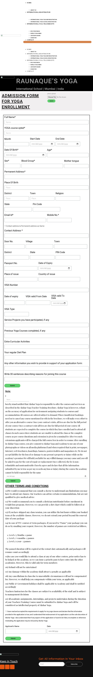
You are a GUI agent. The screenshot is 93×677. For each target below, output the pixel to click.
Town (33, 193)
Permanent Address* (14, 172)
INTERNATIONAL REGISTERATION (38, 12)
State (7, 204)
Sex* (6, 161)
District (8, 193)
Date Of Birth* (11, 150)
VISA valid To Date (57, 297)
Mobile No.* (53, 215)
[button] (57, 42)
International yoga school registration (43, 58)
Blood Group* (28, 161)
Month (7, 139)
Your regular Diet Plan (15, 352)
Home (29, 49)
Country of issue (47, 274)
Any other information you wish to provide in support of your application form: (43, 363)
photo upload (51, 94)
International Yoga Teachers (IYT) (40, 24)
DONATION (33, 69)
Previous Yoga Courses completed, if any (24, 331)
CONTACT (30, 40)
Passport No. (11, 263)
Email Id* (8, 215)
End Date (60, 139)
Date (49, 626)
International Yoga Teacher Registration (44, 19)
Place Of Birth (11, 182)
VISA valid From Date (36, 296)
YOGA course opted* (14, 128)
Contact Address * (13, 230)
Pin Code (37, 204)
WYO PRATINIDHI (35, 31)
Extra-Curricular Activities (17, 341)
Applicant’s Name (12, 626)
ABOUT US (33, 51)
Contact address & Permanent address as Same (25, 226)
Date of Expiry (45, 263)
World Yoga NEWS (36, 33)
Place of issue (11, 274)
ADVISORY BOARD (35, 35)
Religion (60, 193)
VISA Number (11, 285)
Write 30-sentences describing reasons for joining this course (35, 374)
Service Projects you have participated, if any (26, 320)
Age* (49, 150)
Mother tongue (71, 161)
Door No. (8, 241)
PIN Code (60, 252)
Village (29, 241)
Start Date (35, 139)
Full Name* (10, 117)
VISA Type (9, 309)
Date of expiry (11, 296)
